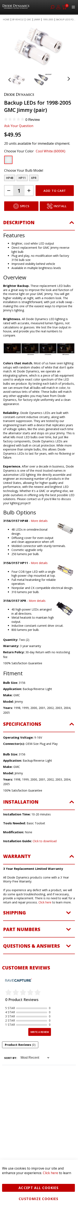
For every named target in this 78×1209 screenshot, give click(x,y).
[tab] (39, 225)
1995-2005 (48, 19)
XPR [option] (33, 178)
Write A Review (39, 1032)
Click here (44, 902)
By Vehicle (18, 19)
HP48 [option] (9, 178)
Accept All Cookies (38, 1188)
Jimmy (37, 19)
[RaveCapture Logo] (18, 980)
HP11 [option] (22, 178)
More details (39, 521)
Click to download (45, 841)
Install (60, 206)
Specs (24, 206)
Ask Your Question (18, 126)
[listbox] (35, 161)
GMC (28, 19)
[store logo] (16, 7)
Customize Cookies (38, 1199)
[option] (8, 160)
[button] (14, 46)
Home (6, 19)
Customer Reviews (26, 967)
